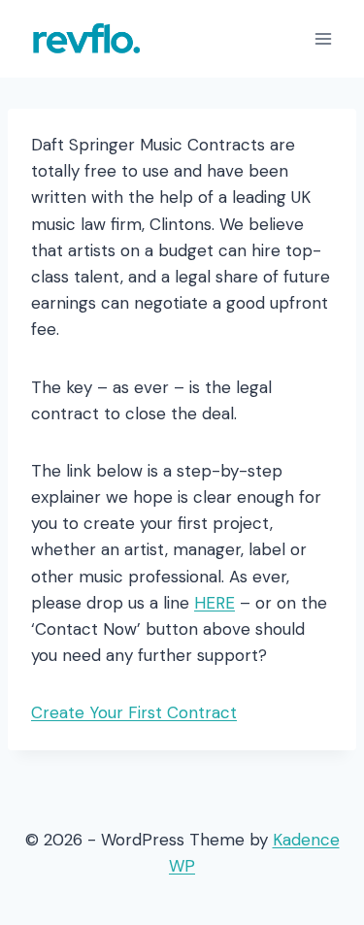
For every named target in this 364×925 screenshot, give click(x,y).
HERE (214, 602)
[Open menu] (323, 38)
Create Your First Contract (134, 712)
